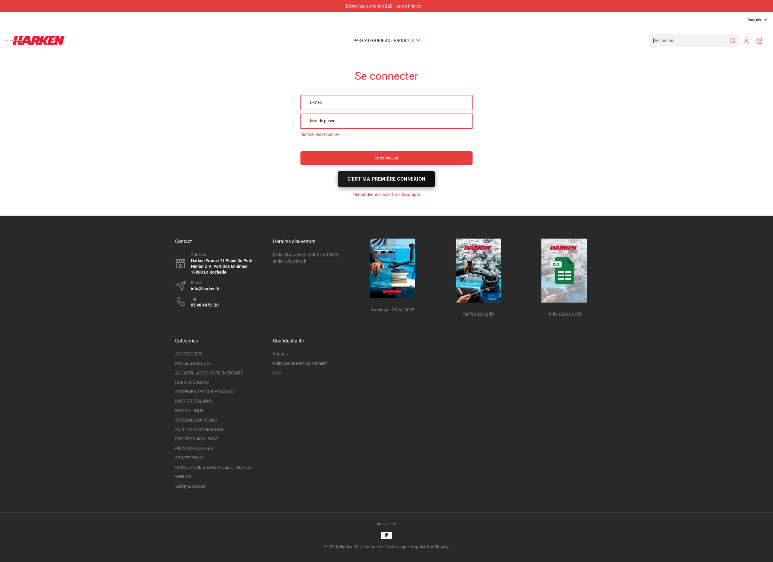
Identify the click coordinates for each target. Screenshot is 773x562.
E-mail (316, 102)
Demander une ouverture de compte (386, 194)
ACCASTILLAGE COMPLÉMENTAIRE (209, 373)
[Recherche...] (732, 40)
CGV (277, 373)
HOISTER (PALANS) (193, 401)
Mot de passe (322, 120)
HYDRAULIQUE (189, 410)
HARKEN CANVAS (192, 382)
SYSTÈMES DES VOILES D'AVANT (205, 391)
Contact (280, 354)
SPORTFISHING (189, 457)
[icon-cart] (759, 40)
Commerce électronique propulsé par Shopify (406, 546)
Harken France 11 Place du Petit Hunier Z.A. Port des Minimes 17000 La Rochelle (222, 266)
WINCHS (183, 476)
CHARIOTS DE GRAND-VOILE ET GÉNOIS (213, 467)
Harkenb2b (350, 546)
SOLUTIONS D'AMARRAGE (199, 429)
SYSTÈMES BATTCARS (196, 420)
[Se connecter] (745, 40)
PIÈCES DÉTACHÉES (194, 448)
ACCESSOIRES (188, 354)
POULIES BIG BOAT (193, 363)
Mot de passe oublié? (320, 134)
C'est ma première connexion (386, 179)
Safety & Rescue (190, 486)
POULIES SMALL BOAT (196, 438)
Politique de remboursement (300, 363)
